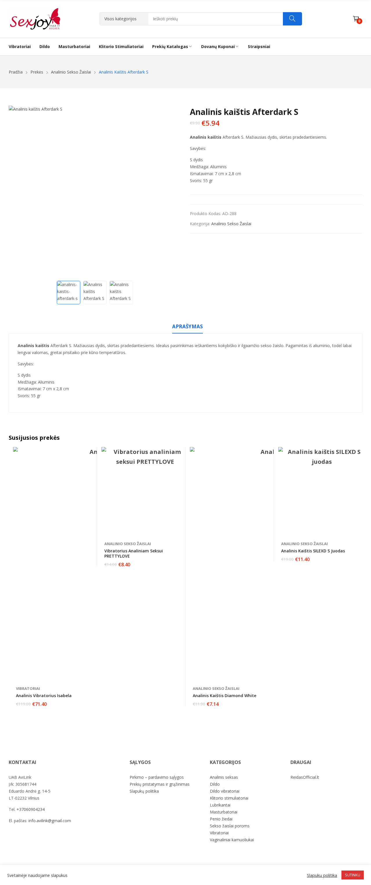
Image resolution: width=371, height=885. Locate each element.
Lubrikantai (220, 805)
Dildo (215, 784)
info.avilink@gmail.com (49, 820)
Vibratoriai (28, 688)
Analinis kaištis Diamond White (224, 695)
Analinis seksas (224, 777)
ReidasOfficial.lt (304, 777)
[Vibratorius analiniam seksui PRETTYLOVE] (144, 490)
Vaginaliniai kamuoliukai (232, 839)
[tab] (187, 327)
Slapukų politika (144, 791)
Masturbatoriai (223, 812)
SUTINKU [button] (352, 874)
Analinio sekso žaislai (231, 223)
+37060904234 (31, 809)
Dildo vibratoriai (224, 791)
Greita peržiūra (90, 453)
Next (174, 192)
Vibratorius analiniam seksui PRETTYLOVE (133, 553)
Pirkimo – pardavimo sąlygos (157, 777)
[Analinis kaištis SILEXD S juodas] (321, 490)
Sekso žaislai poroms (230, 826)
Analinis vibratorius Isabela (44, 695)
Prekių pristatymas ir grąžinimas (160, 784)
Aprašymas (187, 326)
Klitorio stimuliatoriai (229, 798)
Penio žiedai (221, 819)
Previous (16, 192)
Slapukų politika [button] (322, 875)
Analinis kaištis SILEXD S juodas (313, 551)
